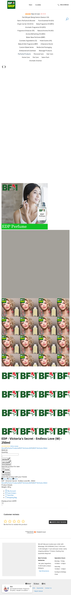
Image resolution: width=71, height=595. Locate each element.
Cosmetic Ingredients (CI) (28, 41)
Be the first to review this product (15, 524)
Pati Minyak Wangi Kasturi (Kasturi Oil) (35, 17)
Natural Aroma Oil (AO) (45, 31)
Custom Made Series (26, 47)
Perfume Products (24, 54)
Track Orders (11, 493)
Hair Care (50, 54)
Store (30, 5)
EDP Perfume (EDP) (26, 448)
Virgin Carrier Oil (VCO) (25, 24)
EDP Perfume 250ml (40, 448)
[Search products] (67, 20)
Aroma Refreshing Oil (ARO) (35, 34)
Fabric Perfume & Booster (26, 21)
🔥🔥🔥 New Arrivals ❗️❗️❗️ (35, 14)
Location (38, 5)
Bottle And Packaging (44, 47)
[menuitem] (2, 67)
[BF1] (11, 5)
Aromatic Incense (35, 61)
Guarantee (40, 588)
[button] (5, 469)
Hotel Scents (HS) (46, 41)
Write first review (58, 522)
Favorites (10, 495)
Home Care (26, 57)
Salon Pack (45, 57)
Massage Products (45, 51)
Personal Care (39, 54)
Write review (14, 446)
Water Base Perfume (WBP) (35, 37)
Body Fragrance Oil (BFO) (45, 24)
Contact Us (48, 588)
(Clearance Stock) (47, 44)
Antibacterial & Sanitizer (27, 51)
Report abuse (38, 591)
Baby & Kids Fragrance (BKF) (28, 44)
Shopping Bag (12, 497)
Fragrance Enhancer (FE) (25, 31)
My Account (11, 491)
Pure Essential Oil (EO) (46, 21)
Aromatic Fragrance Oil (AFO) (35, 27)
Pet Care (36, 57)
